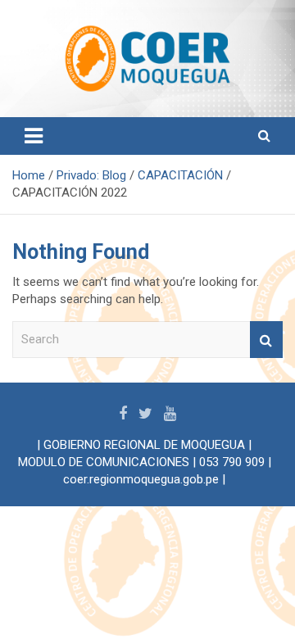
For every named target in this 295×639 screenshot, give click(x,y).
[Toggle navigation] (33, 136)
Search (266, 339)
